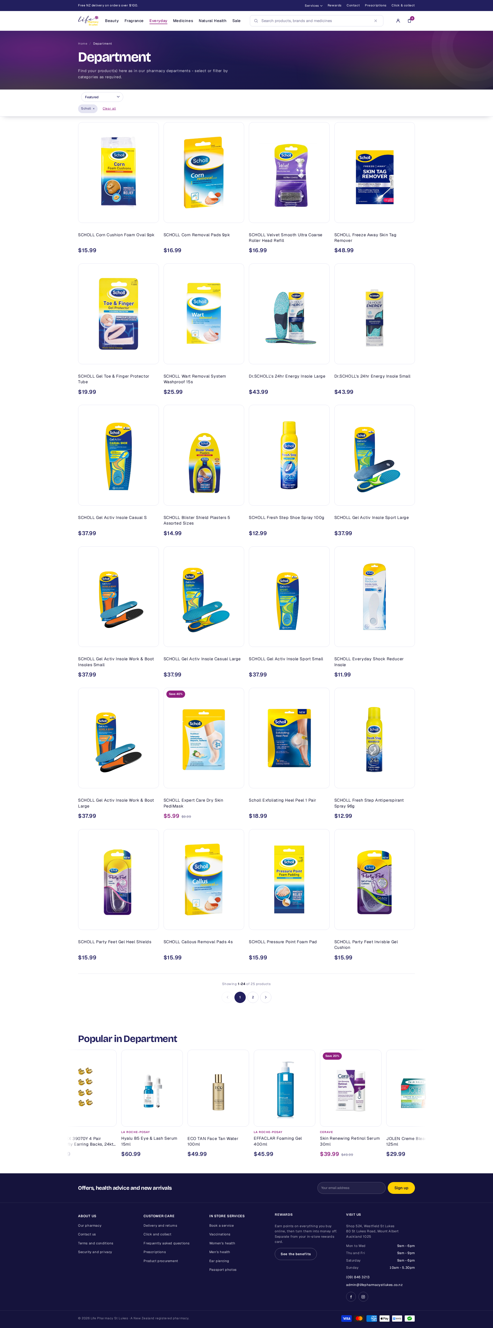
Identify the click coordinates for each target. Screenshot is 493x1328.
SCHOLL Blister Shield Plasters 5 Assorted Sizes (197, 520)
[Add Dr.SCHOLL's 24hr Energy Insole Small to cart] (407, 358)
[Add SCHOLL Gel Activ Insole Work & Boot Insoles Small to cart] (151, 641)
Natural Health (212, 20)
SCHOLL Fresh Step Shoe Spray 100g (287, 517)
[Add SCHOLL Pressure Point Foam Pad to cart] (322, 924)
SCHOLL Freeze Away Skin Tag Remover (365, 237)
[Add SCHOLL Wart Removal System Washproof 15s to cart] (236, 358)
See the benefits (296, 1254)
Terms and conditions (95, 1243)
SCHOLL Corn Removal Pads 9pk (197, 235)
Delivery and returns (160, 1225)
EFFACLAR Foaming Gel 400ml (230, 1141)
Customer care (159, 1216)
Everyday (158, 20)
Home (82, 44)
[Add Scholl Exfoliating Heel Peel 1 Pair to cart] (322, 782)
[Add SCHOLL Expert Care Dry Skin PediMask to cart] (236, 782)
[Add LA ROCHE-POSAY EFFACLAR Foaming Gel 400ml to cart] (260, 1120)
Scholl (87, 108)
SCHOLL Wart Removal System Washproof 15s (195, 379)
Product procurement (161, 1261)
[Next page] (265, 997)
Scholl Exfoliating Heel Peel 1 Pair (282, 800)
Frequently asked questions (167, 1243)
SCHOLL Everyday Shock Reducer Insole (369, 661)
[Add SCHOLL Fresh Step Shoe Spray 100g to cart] (322, 499)
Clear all (109, 108)
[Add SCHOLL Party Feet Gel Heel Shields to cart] (151, 924)
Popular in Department (127, 1039)
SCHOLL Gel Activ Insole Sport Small (286, 659)
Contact (353, 5)
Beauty (112, 20)
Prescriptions (375, 5)
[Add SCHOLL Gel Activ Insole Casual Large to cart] (236, 641)
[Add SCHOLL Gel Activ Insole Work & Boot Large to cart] (151, 782)
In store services (227, 1216)
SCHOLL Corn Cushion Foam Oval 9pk (116, 235)
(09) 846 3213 (358, 1277)
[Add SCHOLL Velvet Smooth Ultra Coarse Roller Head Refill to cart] (322, 217)
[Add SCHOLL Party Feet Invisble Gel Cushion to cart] (407, 924)
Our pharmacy (89, 1225)
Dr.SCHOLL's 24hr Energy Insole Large (287, 376)
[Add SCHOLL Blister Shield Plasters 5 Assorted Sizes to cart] (236, 499)
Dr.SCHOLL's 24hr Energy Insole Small (372, 376)
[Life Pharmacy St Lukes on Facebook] (351, 1297)
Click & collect (403, 5)
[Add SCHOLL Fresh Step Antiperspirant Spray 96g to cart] (407, 782)
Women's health (222, 1243)
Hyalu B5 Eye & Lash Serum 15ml (102, 1141)
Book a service (221, 1225)
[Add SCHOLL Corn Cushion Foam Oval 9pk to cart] (151, 217)
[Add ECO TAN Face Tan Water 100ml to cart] (194, 1120)
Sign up (401, 1187)
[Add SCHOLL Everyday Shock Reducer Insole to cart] (407, 641)
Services (312, 6)
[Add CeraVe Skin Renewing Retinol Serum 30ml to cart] (326, 1120)
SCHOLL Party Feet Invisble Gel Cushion (366, 944)
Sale (236, 20)
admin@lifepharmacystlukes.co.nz (374, 1285)
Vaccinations (220, 1234)
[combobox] (315, 20)
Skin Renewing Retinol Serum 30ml (302, 1141)
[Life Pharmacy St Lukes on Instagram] (363, 1297)
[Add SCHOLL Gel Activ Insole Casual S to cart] (151, 499)
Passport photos (223, 1269)
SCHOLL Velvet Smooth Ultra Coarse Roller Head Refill (286, 237)
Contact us (87, 1234)
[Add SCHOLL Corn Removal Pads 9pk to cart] (236, 217)
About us (87, 1216)
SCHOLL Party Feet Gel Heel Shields (114, 942)
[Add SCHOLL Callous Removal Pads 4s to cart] (236, 924)
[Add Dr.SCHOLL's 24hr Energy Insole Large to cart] (322, 358)
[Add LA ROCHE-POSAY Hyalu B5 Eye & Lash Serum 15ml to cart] (127, 1120)
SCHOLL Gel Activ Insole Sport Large (371, 517)
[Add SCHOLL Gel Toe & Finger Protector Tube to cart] (151, 358)
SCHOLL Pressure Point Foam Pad (283, 942)
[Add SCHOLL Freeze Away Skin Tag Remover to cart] (407, 217)
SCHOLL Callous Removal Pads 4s (198, 942)
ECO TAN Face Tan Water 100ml (165, 1141)
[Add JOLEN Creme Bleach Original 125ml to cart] (392, 1120)
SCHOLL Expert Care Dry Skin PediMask (193, 803)
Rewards (335, 5)
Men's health (219, 1252)
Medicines (183, 20)
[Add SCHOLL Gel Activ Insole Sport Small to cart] (322, 641)
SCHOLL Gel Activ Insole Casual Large (202, 659)
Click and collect (157, 1234)
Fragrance (134, 20)
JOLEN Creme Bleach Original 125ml (369, 1141)
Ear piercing (219, 1261)
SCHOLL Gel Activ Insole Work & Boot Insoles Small (116, 661)
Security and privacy (95, 1252)
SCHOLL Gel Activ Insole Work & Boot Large (116, 803)
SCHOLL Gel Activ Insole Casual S (112, 517)
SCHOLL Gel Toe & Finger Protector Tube (113, 379)
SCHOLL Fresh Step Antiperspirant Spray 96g (369, 803)
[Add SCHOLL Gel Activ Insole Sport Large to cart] (407, 499)
